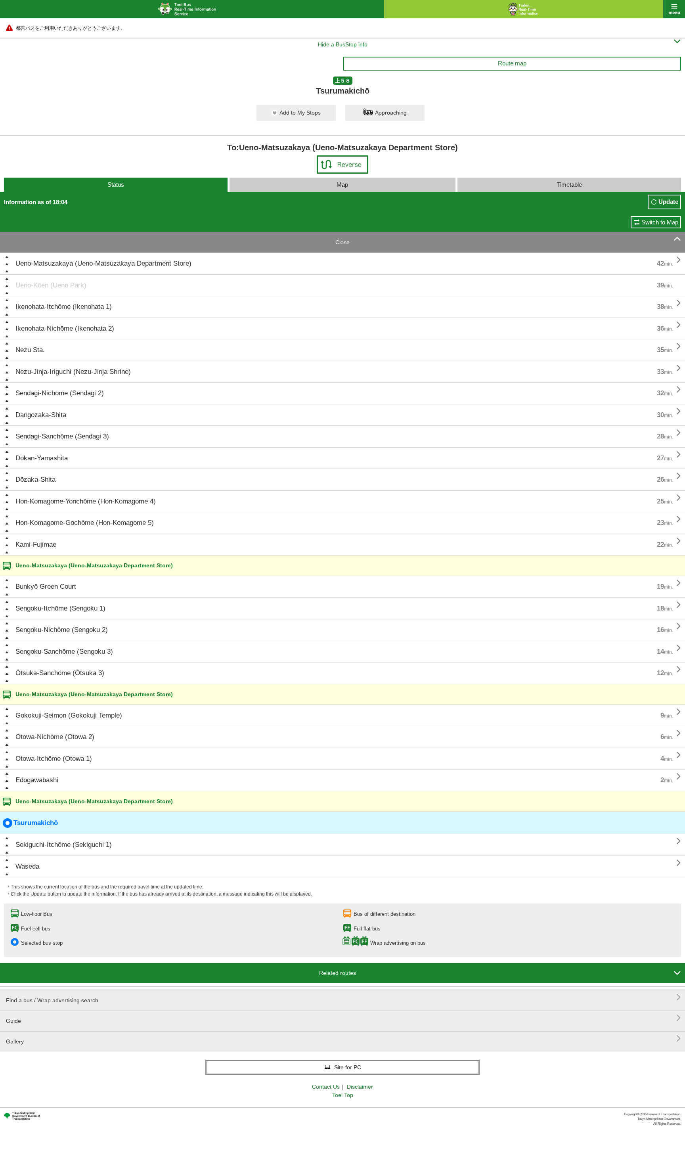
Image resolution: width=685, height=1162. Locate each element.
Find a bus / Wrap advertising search (343, 997)
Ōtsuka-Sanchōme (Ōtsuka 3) (59, 673)
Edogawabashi (36, 780)
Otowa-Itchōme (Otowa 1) (53, 758)
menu (674, 9)
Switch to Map (659, 222)
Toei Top (342, 1095)
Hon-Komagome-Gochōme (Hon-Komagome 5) (84, 522)
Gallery (343, 1038)
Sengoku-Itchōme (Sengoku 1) (60, 608)
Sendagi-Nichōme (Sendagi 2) (59, 393)
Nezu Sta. (30, 350)
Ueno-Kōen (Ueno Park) (50, 285)
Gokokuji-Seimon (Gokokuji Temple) (68, 715)
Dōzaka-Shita (35, 479)
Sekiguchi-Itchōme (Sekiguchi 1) (63, 844)
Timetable (569, 184)
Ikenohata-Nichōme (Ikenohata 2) (64, 328)
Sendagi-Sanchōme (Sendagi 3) (62, 436)
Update (668, 201)
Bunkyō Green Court (45, 586)
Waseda (27, 866)
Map (342, 184)
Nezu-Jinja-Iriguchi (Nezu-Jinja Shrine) (73, 371)
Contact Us (326, 1087)
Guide (343, 1018)
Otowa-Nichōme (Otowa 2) (54, 737)
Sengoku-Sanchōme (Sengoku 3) (64, 651)
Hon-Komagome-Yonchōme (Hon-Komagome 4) (85, 501)
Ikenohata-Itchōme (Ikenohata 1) (63, 306)
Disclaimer (360, 1087)
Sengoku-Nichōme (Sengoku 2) (61, 630)
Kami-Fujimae (35, 544)
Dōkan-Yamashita (41, 458)
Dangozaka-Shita (40, 415)
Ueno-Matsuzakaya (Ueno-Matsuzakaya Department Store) (103, 263)
